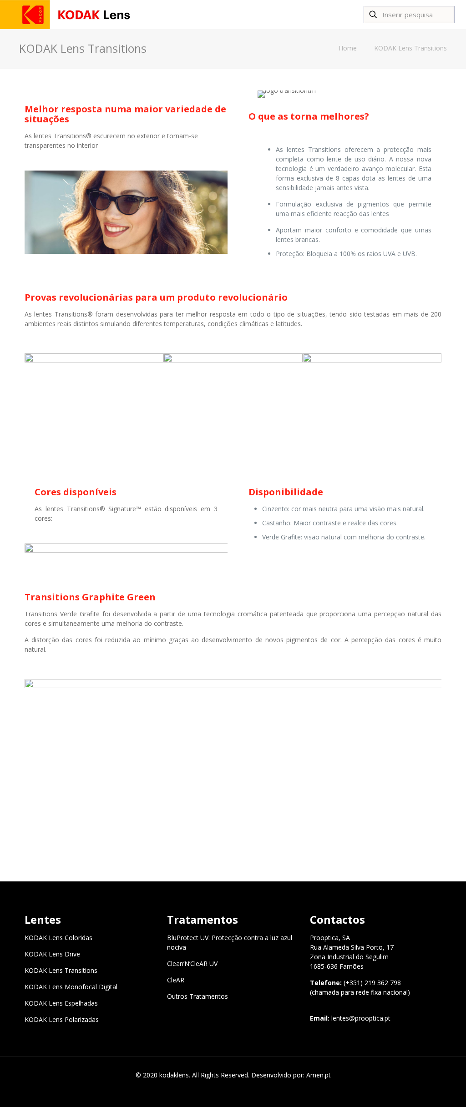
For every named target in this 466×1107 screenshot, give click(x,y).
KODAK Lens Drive (52, 954)
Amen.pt (318, 1075)
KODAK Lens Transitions (410, 48)
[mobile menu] (337, 14)
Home (348, 48)
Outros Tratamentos (197, 996)
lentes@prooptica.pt (360, 1018)
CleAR (175, 980)
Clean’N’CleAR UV (192, 963)
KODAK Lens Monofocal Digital (71, 986)
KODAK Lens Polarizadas (62, 1019)
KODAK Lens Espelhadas (61, 1003)
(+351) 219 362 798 (372, 982)
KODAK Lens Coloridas (58, 937)
